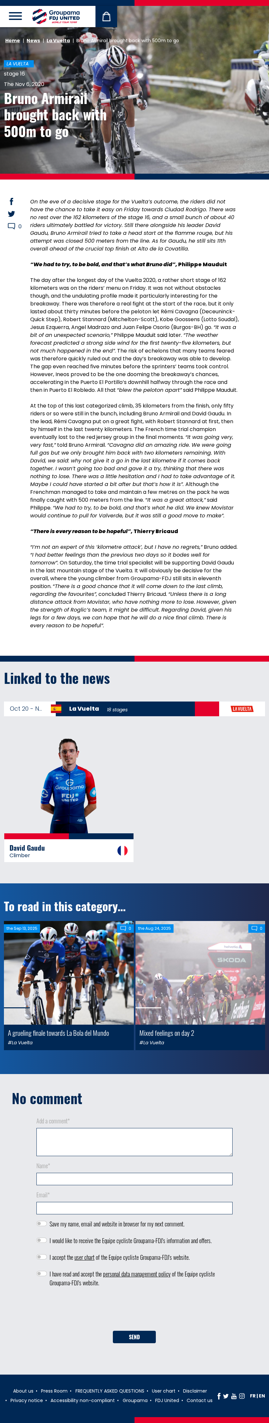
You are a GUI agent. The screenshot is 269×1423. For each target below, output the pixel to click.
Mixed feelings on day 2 (166, 1033)
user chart (84, 1257)
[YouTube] (234, 1396)
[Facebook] (219, 1396)
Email (43, 1194)
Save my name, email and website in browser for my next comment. (117, 1224)
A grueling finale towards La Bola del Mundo (58, 1033)
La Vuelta (58, 40)
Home (12, 40)
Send (134, 1337)
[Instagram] (242, 1396)
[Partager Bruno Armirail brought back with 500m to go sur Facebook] (18, 201)
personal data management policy (137, 1274)
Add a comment (53, 1121)
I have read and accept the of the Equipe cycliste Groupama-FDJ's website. (132, 1278)
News (33, 40)
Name (43, 1165)
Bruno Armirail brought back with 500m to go (55, 114)
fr (253, 1396)
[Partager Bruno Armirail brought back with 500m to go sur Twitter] (18, 213)
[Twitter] (226, 1396)
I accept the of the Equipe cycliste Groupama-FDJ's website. (120, 1257)
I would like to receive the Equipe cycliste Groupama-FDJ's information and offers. (131, 1240)
